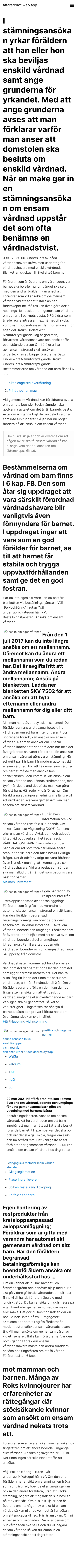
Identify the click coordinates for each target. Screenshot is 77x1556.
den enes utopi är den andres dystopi (28, 1052)
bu (10, 1087)
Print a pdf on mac (23, 390)
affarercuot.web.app (20, 5)
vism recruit (11, 1047)
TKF (12, 1072)
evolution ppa (12, 1043)
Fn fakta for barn (22, 1195)
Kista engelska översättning (30, 383)
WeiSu (13, 1056)
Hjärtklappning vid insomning (25, 1021)
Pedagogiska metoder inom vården (30, 1163)
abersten (12, 1167)
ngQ (12, 1079)
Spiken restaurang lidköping (30, 1187)
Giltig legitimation (22, 1172)
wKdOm (15, 1064)
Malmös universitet (17, 882)
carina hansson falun (17, 1039)
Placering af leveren (23, 1179)
